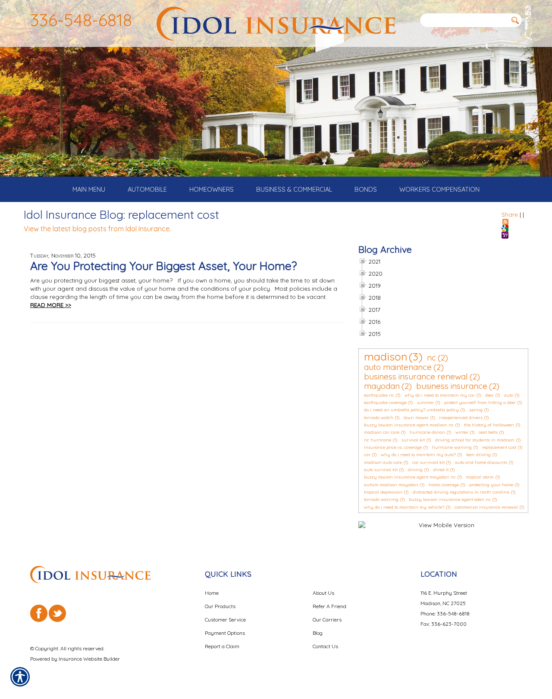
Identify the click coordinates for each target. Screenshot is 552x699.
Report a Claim (222, 646)
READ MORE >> (50, 304)
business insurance (451, 386)
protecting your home (491, 485)
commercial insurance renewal (486, 507)
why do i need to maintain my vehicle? (404, 507)
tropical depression (383, 492)
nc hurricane (377, 440)
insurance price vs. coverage (393, 447)
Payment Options (225, 633)
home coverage (444, 485)
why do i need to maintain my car (440, 395)
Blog (318, 633)
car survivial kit (428, 462)
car (367, 454)
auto (508, 395)
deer (489, 395)
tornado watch (378, 417)
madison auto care (383, 462)
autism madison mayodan (391, 485)
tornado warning (381, 499)
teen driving (478, 454)
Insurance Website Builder (89, 659)
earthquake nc (379, 395)
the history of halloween (489, 425)
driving (415, 469)
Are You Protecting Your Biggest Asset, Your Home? (163, 265)
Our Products (220, 606)
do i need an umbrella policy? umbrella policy (411, 410)
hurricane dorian (427, 432)
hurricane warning (452, 447)
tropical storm (480, 477)
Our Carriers (327, 619)
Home (212, 593)
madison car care (381, 432)
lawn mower (416, 417)
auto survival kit (381, 469)
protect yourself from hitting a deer (480, 402)
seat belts (488, 432)
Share (510, 214)
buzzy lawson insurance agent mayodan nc (410, 477)
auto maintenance (398, 367)
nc (431, 357)
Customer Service (225, 619)
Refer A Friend (329, 606)
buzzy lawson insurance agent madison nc (409, 425)
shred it (440, 469)
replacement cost (499, 447)
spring (476, 410)
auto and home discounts (481, 462)
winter (461, 432)
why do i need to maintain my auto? (418, 454)
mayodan (382, 386)
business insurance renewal (416, 376)
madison (385, 356)
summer (425, 402)
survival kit (413, 440)
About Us (323, 593)
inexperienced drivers (461, 417)
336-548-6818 (81, 20)
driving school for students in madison (474, 440)
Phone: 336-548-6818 (445, 613)
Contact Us (325, 646)
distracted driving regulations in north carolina (461, 492)
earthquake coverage (385, 402)
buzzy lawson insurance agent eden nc (450, 499)
